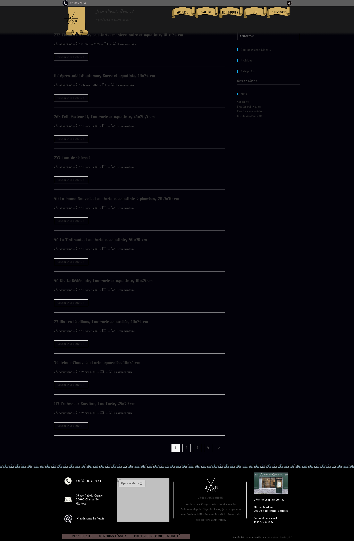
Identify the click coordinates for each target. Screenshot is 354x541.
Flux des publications (249, 106)
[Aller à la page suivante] (219, 448)
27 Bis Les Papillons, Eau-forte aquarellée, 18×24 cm (101, 321)
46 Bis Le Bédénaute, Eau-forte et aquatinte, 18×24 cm (103, 280)
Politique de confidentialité (157, 536)
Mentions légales (113, 536)
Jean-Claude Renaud (114, 11)
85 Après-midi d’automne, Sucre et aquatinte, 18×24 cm (104, 75)
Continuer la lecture (73, 55)
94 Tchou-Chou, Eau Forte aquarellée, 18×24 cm (97, 362)
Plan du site (82, 536)
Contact (279, 12)
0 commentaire (126, 44)
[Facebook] (289, 3)
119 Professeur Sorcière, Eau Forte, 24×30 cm (94, 403)
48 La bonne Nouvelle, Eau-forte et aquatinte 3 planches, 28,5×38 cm (116, 198)
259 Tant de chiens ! (72, 157)
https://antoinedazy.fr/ (279, 537)
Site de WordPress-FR (249, 116)
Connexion (243, 101)
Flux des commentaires (250, 111)
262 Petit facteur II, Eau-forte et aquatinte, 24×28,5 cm (104, 116)
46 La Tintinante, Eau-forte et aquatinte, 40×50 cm (100, 239)
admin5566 (65, 44)
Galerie (207, 12)
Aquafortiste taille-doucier (114, 20)
